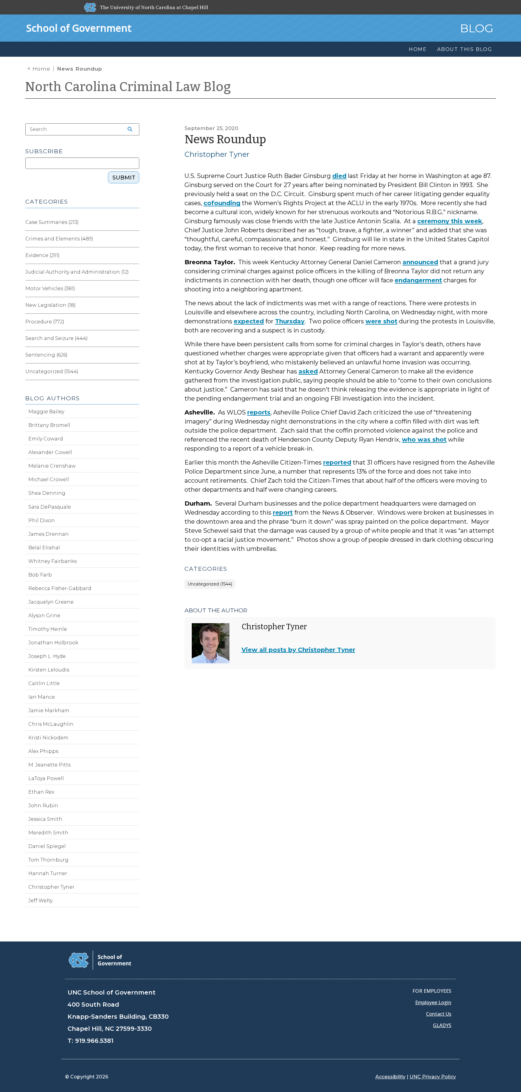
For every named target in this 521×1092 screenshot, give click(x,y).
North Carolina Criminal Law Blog (128, 86)
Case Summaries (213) (52, 222)
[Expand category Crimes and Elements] (134, 239)
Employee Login (433, 1002)
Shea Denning (46, 493)
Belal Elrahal (44, 548)
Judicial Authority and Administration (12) (77, 272)
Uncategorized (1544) (210, 584)
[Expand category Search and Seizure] (134, 338)
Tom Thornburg (48, 860)
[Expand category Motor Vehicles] (134, 289)
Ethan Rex (41, 792)
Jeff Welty (40, 900)
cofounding (222, 203)
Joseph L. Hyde (47, 656)
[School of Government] (100, 960)
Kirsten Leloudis (48, 670)
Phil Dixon (41, 520)
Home (41, 69)
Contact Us (438, 1014)
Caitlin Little (44, 683)
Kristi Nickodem (48, 738)
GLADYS (442, 1025)
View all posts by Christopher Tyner (298, 649)
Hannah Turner (47, 873)
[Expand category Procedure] (134, 322)
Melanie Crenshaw (52, 466)
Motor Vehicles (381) (50, 288)
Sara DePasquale (49, 507)
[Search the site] (127, 129)
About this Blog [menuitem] (464, 49)
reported (337, 462)
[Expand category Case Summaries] (134, 222)
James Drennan (48, 534)
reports (258, 412)
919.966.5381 (94, 1040)
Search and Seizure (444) (56, 338)
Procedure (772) (44, 322)
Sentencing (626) (46, 355)
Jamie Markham (48, 710)
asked (308, 371)
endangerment (418, 280)
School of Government (78, 27)
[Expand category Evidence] (134, 255)
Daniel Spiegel (47, 846)
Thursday (290, 321)
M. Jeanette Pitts (49, 765)
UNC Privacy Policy (432, 1077)
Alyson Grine (44, 615)
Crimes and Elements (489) (59, 239)
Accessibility (390, 1077)
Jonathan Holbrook (53, 643)
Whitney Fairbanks (52, 561)
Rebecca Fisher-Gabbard (59, 588)
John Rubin (43, 805)
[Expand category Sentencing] (134, 355)
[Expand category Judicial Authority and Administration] (134, 272)
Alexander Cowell (50, 452)
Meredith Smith (48, 833)
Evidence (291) (42, 255)
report (283, 512)
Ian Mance (41, 697)
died (339, 175)
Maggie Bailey (46, 411)
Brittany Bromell (49, 425)
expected (249, 321)
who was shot (424, 439)
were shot (381, 321)
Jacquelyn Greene (51, 602)
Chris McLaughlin (51, 724)
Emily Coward (45, 439)
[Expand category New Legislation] (134, 305)
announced (420, 262)
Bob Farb (40, 575)
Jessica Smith (45, 819)
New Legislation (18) (50, 305)
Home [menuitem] (418, 49)
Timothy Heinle (47, 629)
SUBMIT (123, 177)
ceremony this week (449, 221)
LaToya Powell (46, 778)
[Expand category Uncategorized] (134, 371)
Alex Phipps (43, 751)
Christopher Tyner (217, 154)
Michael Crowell (48, 479)
